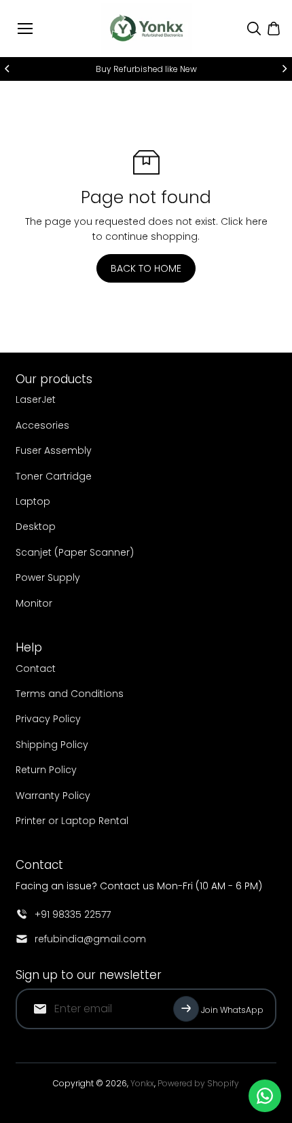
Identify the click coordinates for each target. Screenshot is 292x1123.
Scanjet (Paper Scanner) (75, 552)
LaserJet (36, 399)
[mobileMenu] (25, 28)
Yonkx (142, 1083)
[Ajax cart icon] (274, 28)
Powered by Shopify (198, 1083)
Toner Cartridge (54, 476)
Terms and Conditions (70, 693)
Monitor (34, 603)
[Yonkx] (146, 28)
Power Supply (48, 577)
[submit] (186, 1009)
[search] (254, 28)
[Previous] (8, 68)
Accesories (42, 425)
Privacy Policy (48, 719)
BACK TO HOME (146, 268)
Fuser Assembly (54, 450)
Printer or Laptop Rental (72, 820)
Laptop (33, 501)
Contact (36, 668)
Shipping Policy (52, 744)
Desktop (36, 526)
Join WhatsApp (232, 1010)
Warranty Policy (53, 795)
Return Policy (46, 770)
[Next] (284, 68)
